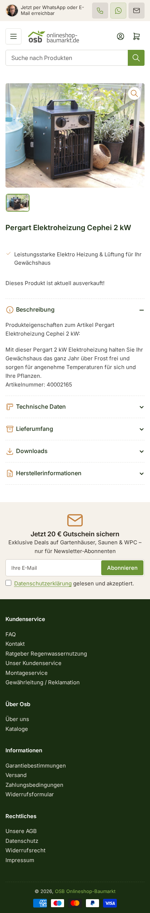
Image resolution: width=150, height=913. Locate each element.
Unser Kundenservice (33, 663)
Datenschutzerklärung (43, 583)
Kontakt (15, 643)
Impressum (19, 860)
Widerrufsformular (29, 794)
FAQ (10, 634)
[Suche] (136, 57)
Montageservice (26, 672)
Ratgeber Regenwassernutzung (46, 653)
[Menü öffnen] (13, 36)
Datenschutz (21, 840)
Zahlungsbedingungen (34, 784)
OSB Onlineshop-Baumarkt (85, 891)
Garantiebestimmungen (35, 765)
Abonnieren (122, 567)
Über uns (17, 719)
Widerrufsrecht (25, 850)
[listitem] (100, 11)
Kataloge (16, 728)
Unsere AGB (21, 831)
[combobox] (75, 58)
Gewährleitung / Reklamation (42, 682)
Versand (16, 775)
